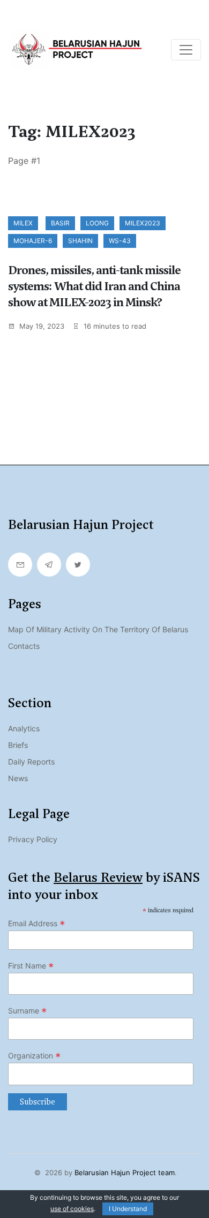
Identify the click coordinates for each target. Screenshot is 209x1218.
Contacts (24, 645)
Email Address (36, 923)
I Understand (128, 1209)
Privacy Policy (32, 839)
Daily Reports (31, 761)
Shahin (80, 241)
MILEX (23, 223)
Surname (27, 1010)
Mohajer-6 (32, 241)
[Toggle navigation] (186, 49)
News (18, 778)
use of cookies (72, 1209)
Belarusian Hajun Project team (124, 1172)
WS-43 (120, 241)
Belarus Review (98, 877)
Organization (34, 1055)
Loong (97, 223)
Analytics (24, 728)
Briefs (18, 745)
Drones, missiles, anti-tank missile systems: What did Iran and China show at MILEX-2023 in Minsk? (94, 286)
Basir (60, 223)
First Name (31, 965)
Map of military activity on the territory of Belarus (98, 629)
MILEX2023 (142, 223)
